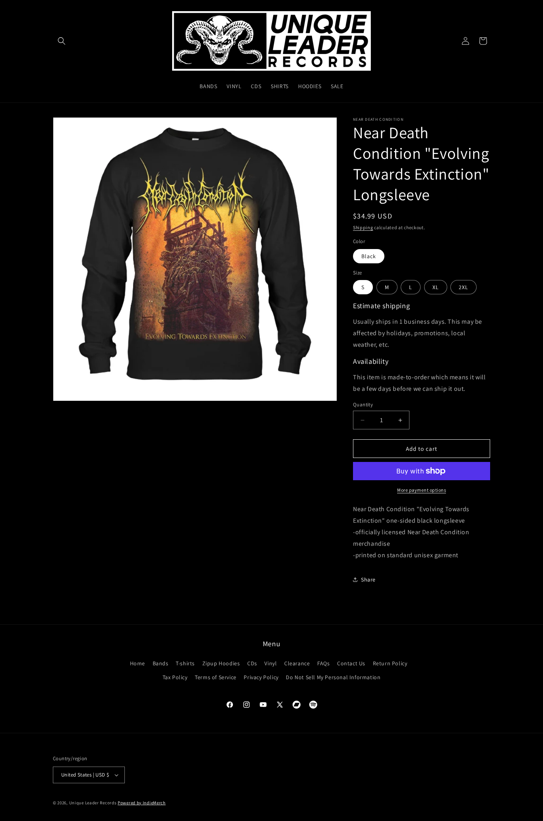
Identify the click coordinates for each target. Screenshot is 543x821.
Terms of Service (216, 677)
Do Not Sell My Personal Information (333, 677)
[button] (61, 41)
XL (435, 287)
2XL (463, 287)
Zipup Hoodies (221, 663)
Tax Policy (175, 677)
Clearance (297, 663)
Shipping (363, 227)
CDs (252, 663)
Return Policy (390, 663)
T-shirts (185, 663)
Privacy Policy (261, 677)
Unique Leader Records (93, 803)
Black (368, 256)
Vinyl (270, 663)
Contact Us (351, 663)
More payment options (421, 490)
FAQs (323, 663)
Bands (161, 663)
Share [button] (368, 579)
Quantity (363, 404)
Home (137, 663)
